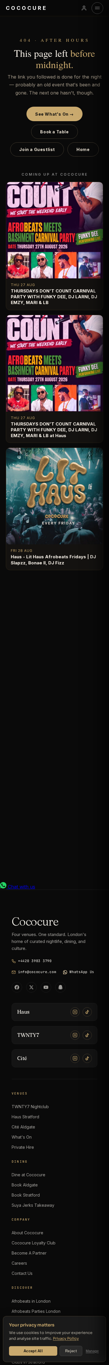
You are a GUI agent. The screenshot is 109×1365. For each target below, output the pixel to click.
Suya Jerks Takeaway (33, 1205)
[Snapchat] (60, 987)
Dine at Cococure (28, 1174)
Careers (19, 1263)
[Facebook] (17, 987)
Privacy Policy (66, 1338)
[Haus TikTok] (87, 1012)
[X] (31, 987)
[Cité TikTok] (87, 1058)
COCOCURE (26, 8)
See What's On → (54, 114)
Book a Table (54, 131)
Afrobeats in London (31, 1301)
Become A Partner (29, 1253)
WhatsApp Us (81, 972)
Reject (71, 1351)
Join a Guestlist (37, 149)
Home (83, 149)
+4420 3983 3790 (35, 961)
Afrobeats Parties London (36, 1311)
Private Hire (23, 1147)
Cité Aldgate (23, 1126)
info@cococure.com (37, 972)
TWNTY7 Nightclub (30, 1106)
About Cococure (27, 1232)
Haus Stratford (25, 1116)
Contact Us (22, 1273)
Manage (92, 1351)
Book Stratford (26, 1195)
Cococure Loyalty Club (34, 1242)
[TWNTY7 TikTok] (87, 1035)
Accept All (33, 1351)
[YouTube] (46, 987)
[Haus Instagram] (75, 1012)
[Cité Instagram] (75, 1058)
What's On (22, 1137)
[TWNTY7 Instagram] (75, 1035)
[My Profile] (84, 8)
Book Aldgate (25, 1184)
